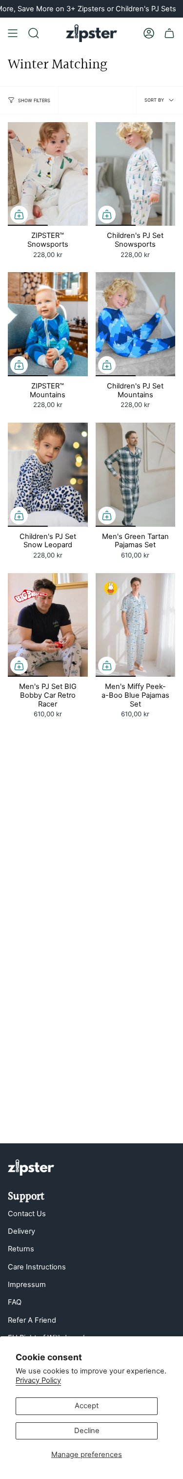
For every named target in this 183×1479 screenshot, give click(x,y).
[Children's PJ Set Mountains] (136, 324)
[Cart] (169, 33)
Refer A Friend (32, 1320)
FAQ (14, 1302)
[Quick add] (19, 214)
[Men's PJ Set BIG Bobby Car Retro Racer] (48, 625)
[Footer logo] (31, 1167)
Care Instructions (37, 1267)
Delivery (21, 1231)
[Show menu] (12, 33)
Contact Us (27, 1213)
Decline (87, 1430)
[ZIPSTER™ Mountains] (48, 324)
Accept (87, 1405)
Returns (21, 1248)
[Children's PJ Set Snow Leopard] (48, 475)
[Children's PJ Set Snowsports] (136, 174)
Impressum (27, 1284)
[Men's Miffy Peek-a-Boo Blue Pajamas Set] (136, 625)
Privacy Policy (38, 1380)
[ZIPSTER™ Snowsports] (48, 174)
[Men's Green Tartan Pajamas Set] (136, 475)
